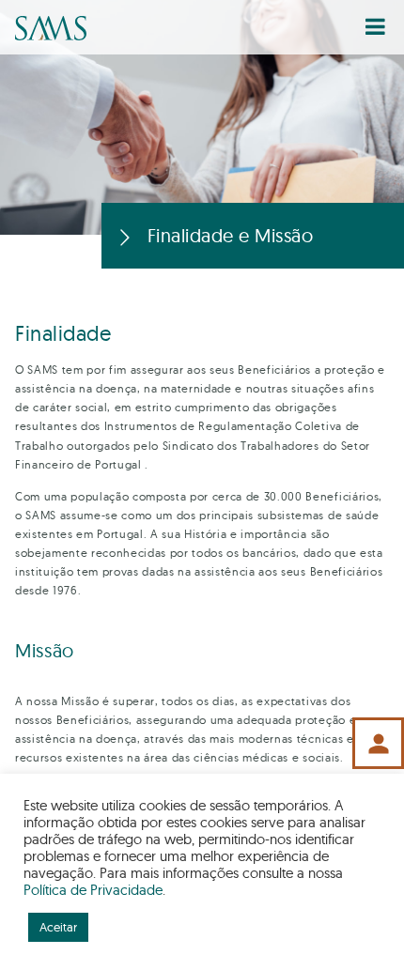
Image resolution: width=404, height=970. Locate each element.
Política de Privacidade (93, 890)
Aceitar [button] (58, 926)
